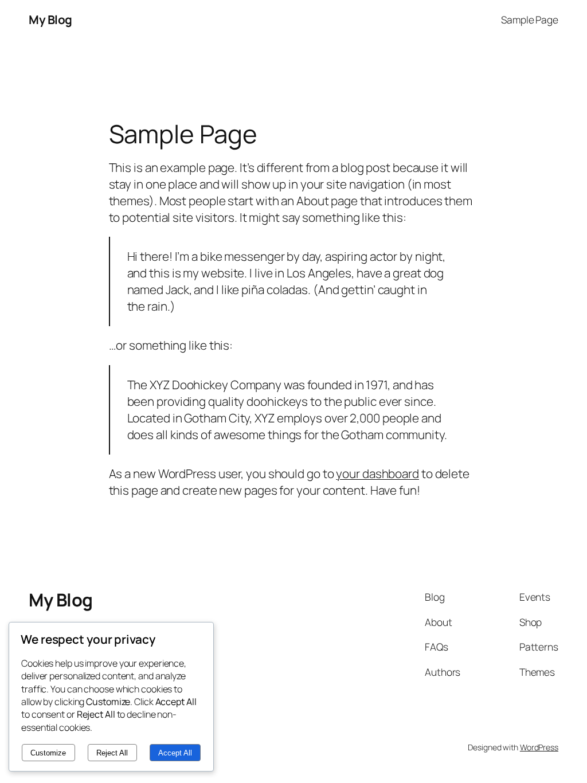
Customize (48, 753)
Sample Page (529, 19)
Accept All (175, 753)
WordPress (539, 747)
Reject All (112, 753)
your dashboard (377, 473)
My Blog (50, 19)
